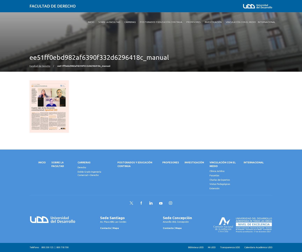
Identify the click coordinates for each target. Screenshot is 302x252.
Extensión (215, 188)
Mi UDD (212, 247)
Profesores (170, 162)
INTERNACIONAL (254, 162)
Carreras (84, 162)
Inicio (42, 162)
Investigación (194, 162)
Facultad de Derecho (53, 6)
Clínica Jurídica (217, 171)
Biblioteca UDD (196, 247)
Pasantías (214, 175)
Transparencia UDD (230, 247)
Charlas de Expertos (220, 180)
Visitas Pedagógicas (220, 184)
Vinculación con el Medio (223, 164)
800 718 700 (62, 247)
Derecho (82, 167)
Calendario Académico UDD (258, 247)
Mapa (116, 228)
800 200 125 (47, 247)
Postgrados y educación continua (134, 164)
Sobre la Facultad (57, 164)
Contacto (105, 228)
